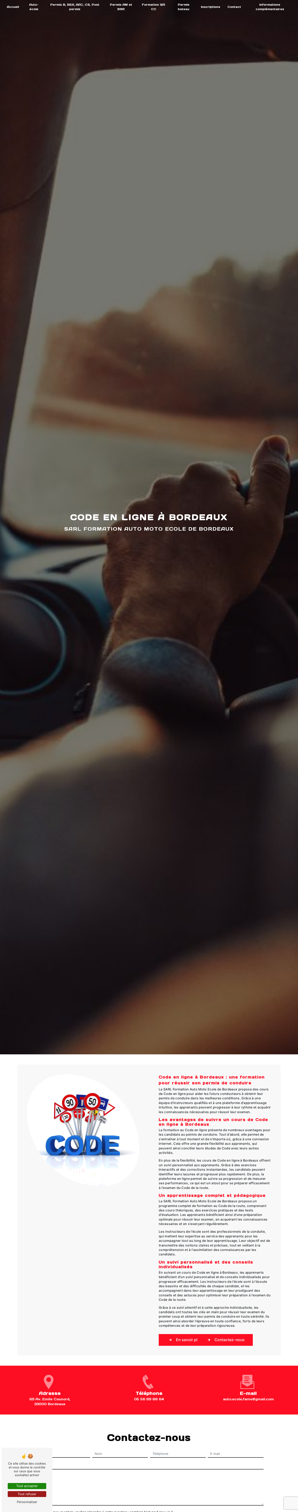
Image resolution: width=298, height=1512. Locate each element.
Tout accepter (27, 1486)
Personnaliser (27, 1502)
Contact (234, 7)
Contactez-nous (229, 1339)
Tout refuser (27, 1494)
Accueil (13, 7)
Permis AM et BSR (121, 7)
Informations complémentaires (270, 7)
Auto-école (34, 7)
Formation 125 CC (153, 7)
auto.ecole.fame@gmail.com (248, 1399)
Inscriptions (210, 7)
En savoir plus (189, 1339)
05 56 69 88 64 (149, 1399)
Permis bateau (183, 7)
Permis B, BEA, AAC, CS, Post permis (74, 7)
